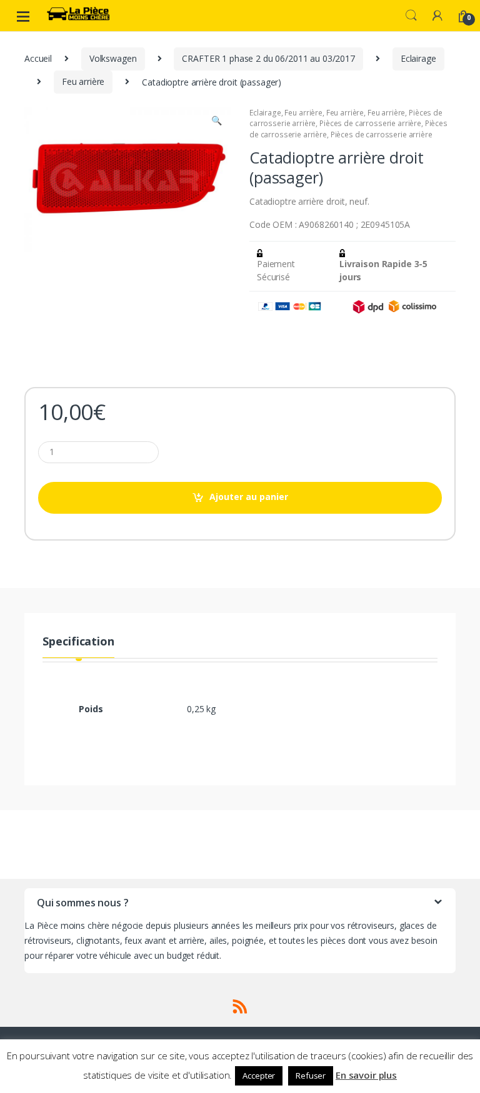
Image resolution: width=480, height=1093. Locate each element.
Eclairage (418, 58)
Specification (78, 642)
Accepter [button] (258, 1075)
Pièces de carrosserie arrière (370, 123)
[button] (216, 121)
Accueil (38, 58)
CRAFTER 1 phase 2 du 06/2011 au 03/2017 (268, 58)
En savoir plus (366, 1075)
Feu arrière (83, 81)
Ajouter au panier (248, 496)
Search (411, 15)
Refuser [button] (311, 1075)
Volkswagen (113, 58)
